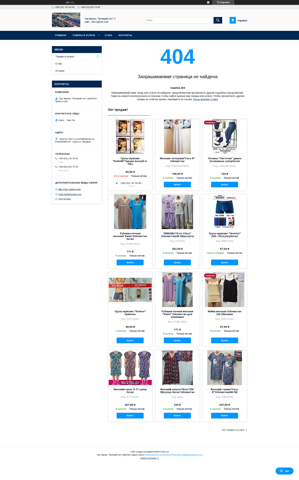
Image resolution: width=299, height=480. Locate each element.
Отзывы (59, 70)
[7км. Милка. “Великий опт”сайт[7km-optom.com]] (66, 26)
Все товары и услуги (233, 430)
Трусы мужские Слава (205, 99)
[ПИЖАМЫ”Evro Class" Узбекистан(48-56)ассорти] (177, 211)
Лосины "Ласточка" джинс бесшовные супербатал (225, 160)
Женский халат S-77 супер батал (130, 391)
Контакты (125, 35)
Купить (177, 184)
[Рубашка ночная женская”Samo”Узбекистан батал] (130, 211)
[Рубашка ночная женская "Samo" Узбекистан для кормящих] (177, 289)
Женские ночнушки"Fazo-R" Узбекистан (177, 160)
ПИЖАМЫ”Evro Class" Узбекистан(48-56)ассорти (177, 235)
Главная (60, 35)
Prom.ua (165, 452)
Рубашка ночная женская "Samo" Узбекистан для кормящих (177, 314)
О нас (108, 35)
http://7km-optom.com (69, 189)
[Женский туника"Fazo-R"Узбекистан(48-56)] (225, 367)
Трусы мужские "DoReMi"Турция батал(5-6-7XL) (130, 161)
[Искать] (218, 20)
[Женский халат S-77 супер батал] (130, 367)
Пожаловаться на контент (157, 455)
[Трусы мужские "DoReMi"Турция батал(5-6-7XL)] (130, 136)
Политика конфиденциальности (187, 455)
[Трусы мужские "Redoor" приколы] (130, 289)
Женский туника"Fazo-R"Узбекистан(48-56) (225, 391)
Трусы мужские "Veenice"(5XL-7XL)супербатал (225, 235)
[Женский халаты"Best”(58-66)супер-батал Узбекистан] (177, 367)
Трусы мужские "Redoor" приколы (130, 313)
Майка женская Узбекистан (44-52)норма (224, 313)
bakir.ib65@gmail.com (69, 194)
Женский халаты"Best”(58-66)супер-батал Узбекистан (177, 391)
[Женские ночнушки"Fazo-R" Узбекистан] (177, 136)
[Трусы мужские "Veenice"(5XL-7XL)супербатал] (225, 211)
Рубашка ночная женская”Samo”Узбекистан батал (130, 236)
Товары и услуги (83, 35)
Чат (287, 471)
